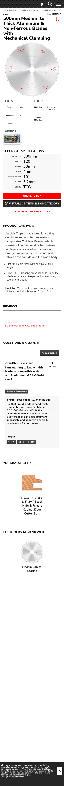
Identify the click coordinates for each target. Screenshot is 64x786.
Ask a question (49, 353)
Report (31, 442)
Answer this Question (17, 391)
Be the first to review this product (25, 325)
